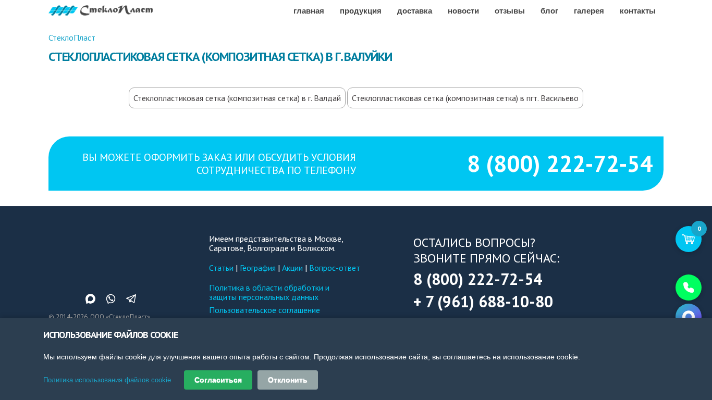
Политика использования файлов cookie (107, 380)
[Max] (689, 317)
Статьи (221, 267)
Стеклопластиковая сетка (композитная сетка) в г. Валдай (237, 98)
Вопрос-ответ (334, 267)
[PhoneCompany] (689, 287)
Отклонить (288, 380)
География (258, 267)
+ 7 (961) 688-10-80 (483, 301)
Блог (549, 10)
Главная (308, 10)
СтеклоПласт (71, 37)
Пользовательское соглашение (264, 310)
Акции (292, 267)
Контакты (638, 10)
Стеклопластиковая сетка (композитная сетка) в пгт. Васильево (465, 98)
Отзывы (510, 10)
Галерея (589, 10)
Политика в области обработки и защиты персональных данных (269, 292)
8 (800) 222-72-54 (560, 163)
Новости (463, 10)
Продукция (361, 10)
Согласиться (218, 380)
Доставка (414, 10)
